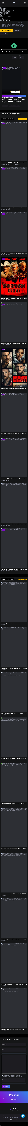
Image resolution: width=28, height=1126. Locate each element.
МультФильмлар (5, 20)
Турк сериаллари (4, 13)
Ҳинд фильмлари (4, 18)
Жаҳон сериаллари (5, 12)
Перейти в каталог (22, 119)
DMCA (15, 1116)
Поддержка (6, 1117)
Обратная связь (14, 1117)
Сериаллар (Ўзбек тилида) (7, 10)
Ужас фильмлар (4, 19)
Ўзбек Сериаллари (5, 11)
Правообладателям (8, 1116)
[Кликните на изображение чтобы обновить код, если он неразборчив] (13, 1076)
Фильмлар (5, 106)
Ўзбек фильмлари (4, 15)
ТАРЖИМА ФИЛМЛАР (5, 17)
